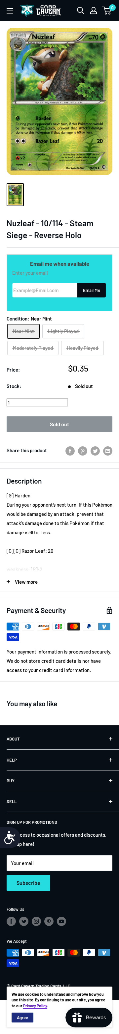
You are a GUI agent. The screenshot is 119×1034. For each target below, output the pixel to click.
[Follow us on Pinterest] (49, 921)
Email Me (91, 290)
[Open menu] (10, 11)
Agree (22, 1017)
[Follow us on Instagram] (36, 921)
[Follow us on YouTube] (61, 921)
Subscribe (28, 883)
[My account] (93, 10)
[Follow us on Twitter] (23, 921)
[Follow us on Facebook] (11, 921)
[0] (107, 10)
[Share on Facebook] (70, 450)
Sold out (59, 424)
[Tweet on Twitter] (95, 450)
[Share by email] (107, 450)
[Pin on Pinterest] (82, 450)
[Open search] (80, 10)
